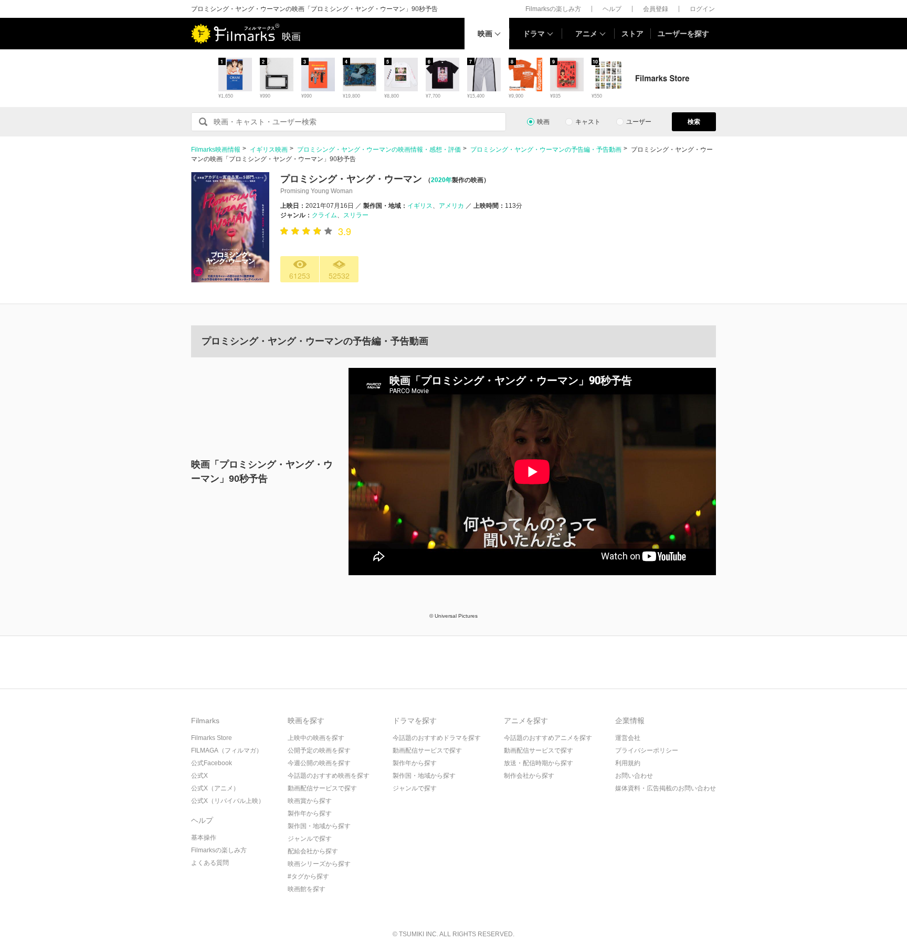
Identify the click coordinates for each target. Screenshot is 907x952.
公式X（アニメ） (215, 788)
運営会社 (627, 738)
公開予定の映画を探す (319, 750)
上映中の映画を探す (316, 738)
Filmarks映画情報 (215, 149)
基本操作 (203, 837)
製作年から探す (310, 813)
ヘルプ (612, 9)
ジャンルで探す (310, 838)
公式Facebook (211, 763)
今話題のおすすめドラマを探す (437, 738)
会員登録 (655, 9)
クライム (324, 215)
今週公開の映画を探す (319, 763)
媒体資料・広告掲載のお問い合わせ (665, 788)
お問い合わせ (634, 775)
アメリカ (451, 205)
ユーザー (638, 121)
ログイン (702, 9)
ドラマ (534, 33)
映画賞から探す (310, 801)
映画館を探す (306, 889)
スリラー (355, 215)
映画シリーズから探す (319, 864)
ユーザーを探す (683, 33)
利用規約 (627, 763)
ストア (632, 33)
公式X (199, 775)
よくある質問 (210, 862)
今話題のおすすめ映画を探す (329, 775)
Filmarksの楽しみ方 (553, 9)
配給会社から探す (313, 851)
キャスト (587, 121)
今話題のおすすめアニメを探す (548, 738)
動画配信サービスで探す (322, 788)
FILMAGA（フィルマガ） (226, 750)
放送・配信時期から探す (538, 763)
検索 (694, 121)
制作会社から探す (529, 775)
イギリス (420, 205)
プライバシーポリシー (646, 750)
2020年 (441, 180)
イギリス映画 (269, 149)
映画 (485, 33)
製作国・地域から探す (319, 826)
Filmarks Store (211, 738)
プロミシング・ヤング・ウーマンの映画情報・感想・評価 (379, 149)
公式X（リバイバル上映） (228, 801)
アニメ (586, 33)
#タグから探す (308, 876)
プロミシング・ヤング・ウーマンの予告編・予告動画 (545, 149)
